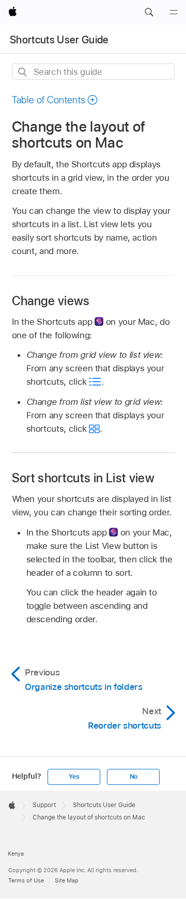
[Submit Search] (23, 72)
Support (44, 805)
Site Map (67, 880)
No (134, 776)
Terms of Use (26, 880)
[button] (148, 12)
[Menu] (173, 12)
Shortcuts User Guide (59, 40)
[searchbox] (93, 72)
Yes (74, 776)
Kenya (16, 853)
